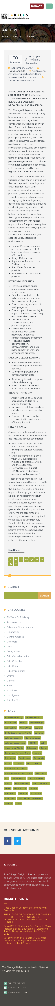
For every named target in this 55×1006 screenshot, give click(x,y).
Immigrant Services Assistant (34, 59)
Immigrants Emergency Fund (18, 773)
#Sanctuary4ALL (34, 718)
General (11, 680)
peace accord (20, 788)
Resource (23, 793)
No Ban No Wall (22, 783)
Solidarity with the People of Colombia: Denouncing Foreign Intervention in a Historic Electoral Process (25, 940)
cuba (43, 743)
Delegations (13, 651)
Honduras (12, 690)
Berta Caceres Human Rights (18, 733)
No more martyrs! (41, 783)
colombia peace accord (15, 743)
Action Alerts (38, 71)
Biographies (13, 632)
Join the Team (30, 77)
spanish (8, 803)
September (15, 62)
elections (37, 753)
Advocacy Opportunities (21, 74)
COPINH (33, 743)
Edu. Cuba (12, 666)
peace (7, 788)
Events (10, 675)
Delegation (32, 748)
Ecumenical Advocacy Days (17, 753)
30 (15, 57)
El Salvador (10, 758)
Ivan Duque (41, 773)
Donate (36, 6)
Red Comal (10, 793)
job (33, 80)
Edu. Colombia (14, 661)
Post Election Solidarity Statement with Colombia (25, 909)
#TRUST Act (10, 723)
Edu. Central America (18, 656)
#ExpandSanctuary (13, 718)
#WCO (23, 723)
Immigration (15, 77)
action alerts (10, 728)
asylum (38, 728)
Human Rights (33, 763)
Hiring (38, 74)
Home (5, 36)
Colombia (12, 641)
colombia (39, 733)
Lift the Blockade (36, 778)
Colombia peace (33, 738)
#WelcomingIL (36, 723)
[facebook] (7, 841)
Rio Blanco (36, 793)
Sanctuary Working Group (30, 798)
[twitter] (17, 841)
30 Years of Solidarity (18, 617)
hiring (11, 80)
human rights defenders (15, 768)
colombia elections (13, 738)
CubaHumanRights (14, 748)
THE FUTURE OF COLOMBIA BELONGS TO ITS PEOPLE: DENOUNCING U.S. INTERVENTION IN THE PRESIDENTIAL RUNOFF (27, 918)
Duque (44, 748)
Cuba (9, 646)
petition (33, 788)
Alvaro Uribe (25, 728)
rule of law (9, 798)
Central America (15, 636)
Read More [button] (14, 550)
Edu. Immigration (16, 671)
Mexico (8, 783)
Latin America (18, 778)
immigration (23, 80)
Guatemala (39, 758)
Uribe (18, 803)
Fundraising (24, 758)
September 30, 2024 (22, 68)
